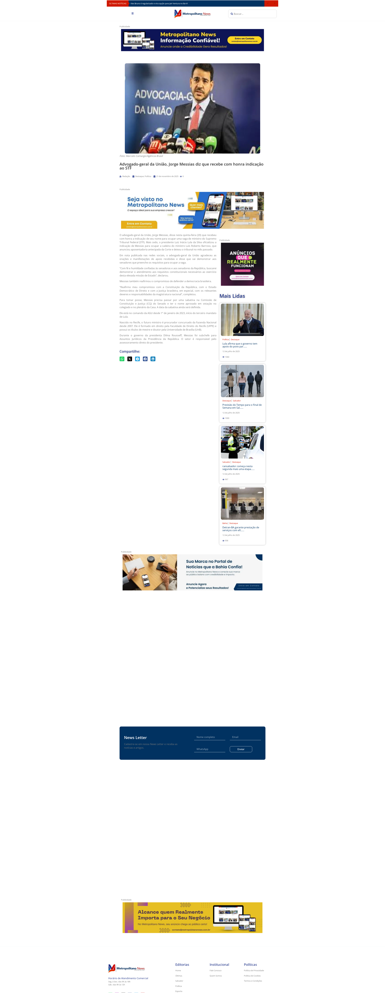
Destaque (235, 339)
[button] (181, 176)
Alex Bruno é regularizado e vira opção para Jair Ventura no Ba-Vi (159, 3)
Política (225, 339)
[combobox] (252, 14)
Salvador (237, 400)
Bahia (224, 523)
